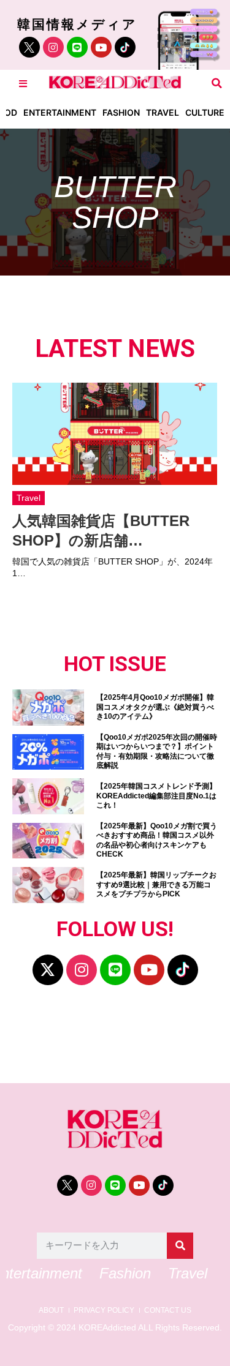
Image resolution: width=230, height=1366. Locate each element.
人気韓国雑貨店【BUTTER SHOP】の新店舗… (101, 530)
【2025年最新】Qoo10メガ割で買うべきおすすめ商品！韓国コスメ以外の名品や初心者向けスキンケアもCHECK (156, 840)
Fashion (121, 112)
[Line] (77, 47)
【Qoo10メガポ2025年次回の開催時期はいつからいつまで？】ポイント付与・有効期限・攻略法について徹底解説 (156, 751)
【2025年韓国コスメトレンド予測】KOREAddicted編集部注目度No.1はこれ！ (156, 795)
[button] (217, 83)
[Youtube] (101, 47)
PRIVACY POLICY (104, 1310)
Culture (204, 112)
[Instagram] (53, 47)
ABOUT (51, 1310)
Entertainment (59, 112)
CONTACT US (167, 1310)
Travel (162, 112)
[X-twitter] (48, 970)
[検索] (180, 1246)
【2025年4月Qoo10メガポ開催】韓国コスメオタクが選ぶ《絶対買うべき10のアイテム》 (155, 707)
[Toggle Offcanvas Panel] (23, 83)
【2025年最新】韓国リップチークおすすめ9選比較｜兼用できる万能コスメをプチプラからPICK (156, 884)
